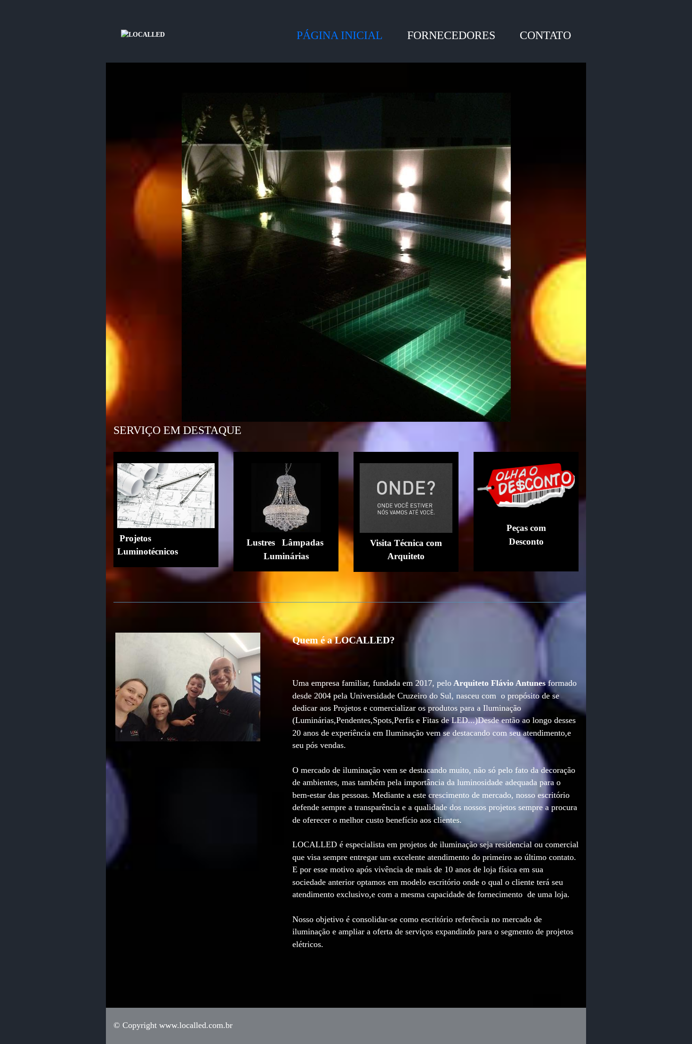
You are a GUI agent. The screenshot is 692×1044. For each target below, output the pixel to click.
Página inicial (340, 35)
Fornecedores (451, 35)
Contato (545, 35)
